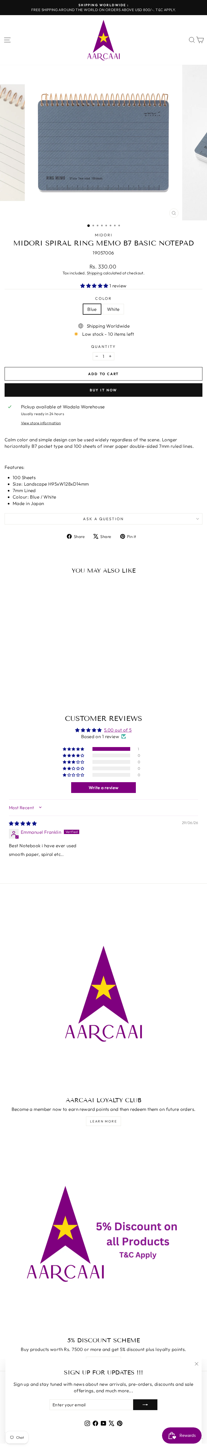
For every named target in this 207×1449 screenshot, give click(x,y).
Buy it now (103, 390)
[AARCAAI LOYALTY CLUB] (103, 994)
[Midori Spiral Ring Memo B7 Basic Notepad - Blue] (39, 689)
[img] (23, 823)
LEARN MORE (103, 1121)
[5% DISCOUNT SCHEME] (103, 1234)
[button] (94, 285)
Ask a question (103, 518)
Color (103, 298)
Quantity (103, 346)
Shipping (94, 273)
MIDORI (103, 235)
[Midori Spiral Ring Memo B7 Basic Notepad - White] (46, 689)
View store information (41, 423)
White (113, 309)
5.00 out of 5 (118, 730)
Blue (92, 309)
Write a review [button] (104, 787)
